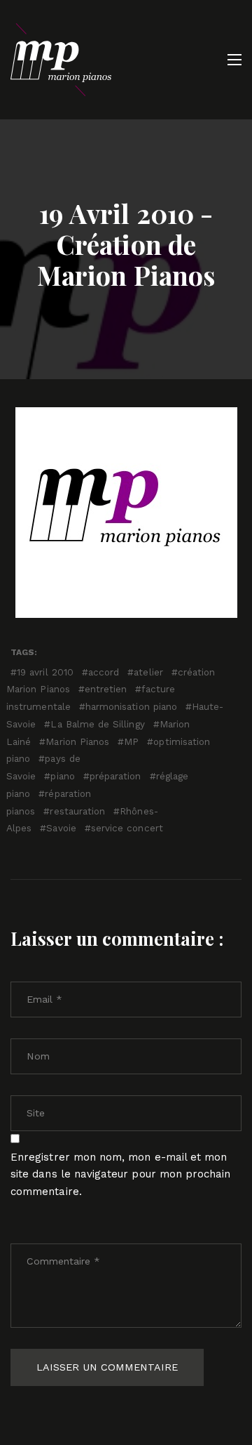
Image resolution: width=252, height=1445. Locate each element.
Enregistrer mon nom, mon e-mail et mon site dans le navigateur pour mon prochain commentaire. (120, 1175)
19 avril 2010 (45, 672)
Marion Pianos (77, 741)
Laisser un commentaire (107, 1367)
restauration (77, 811)
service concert (127, 827)
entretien (106, 688)
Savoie (61, 827)
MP (131, 741)
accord (103, 672)
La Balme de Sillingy (97, 724)
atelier (148, 672)
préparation (115, 775)
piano (62, 775)
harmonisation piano (131, 706)
